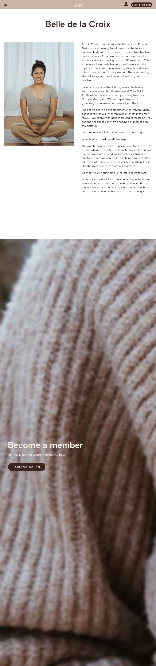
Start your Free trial (27, 467)
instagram (141, 132)
